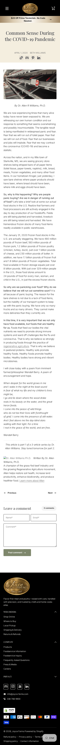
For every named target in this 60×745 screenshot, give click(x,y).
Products (8, 647)
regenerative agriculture (16, 346)
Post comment (15, 552)
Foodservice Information (15, 651)
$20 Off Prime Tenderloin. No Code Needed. (28, 19)
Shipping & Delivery (13, 630)
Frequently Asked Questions (17, 660)
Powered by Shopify (34, 731)
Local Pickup (10, 625)
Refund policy (10, 737)
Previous (12, 493)
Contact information (29, 741)
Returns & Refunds (12, 634)
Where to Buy (10, 621)
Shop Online (9, 616)
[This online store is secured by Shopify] (9, 710)
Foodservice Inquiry (13, 655)
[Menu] (7, 8)
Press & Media (10, 664)
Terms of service (42, 737)
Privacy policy (25, 737)
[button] (21, 58)
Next (50, 493)
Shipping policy (11, 741)
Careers (7, 669)
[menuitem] (30, 616)
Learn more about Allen (32, 480)
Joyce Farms (18, 731)
